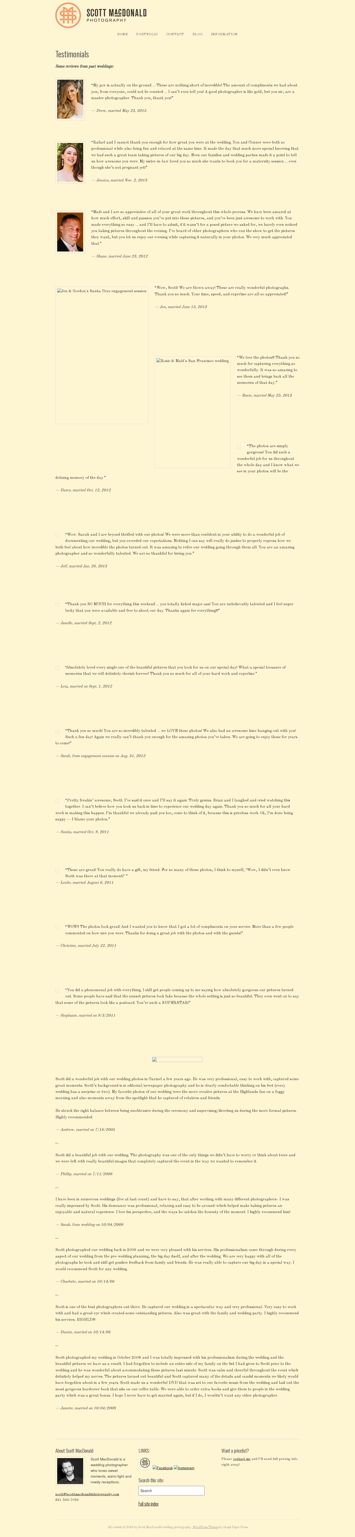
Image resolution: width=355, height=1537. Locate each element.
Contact (175, 34)
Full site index (149, 1504)
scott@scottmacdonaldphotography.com (87, 1494)
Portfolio (147, 34)
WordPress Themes (206, 1527)
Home (122, 34)
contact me (242, 1459)
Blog (198, 34)
